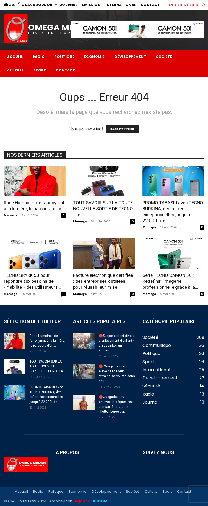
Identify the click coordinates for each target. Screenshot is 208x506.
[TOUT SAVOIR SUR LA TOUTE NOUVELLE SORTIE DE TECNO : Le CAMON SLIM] (104, 181)
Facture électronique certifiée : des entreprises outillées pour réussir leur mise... (103, 281)
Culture (151, 491)
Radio (38, 491)
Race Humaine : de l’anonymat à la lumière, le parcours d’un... (47, 340)
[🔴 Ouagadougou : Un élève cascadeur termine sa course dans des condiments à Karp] (84, 371)
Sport (167, 491)
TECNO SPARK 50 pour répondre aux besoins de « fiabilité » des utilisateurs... (32, 281)
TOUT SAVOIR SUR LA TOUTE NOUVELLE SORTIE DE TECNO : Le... (103, 208)
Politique (56, 491)
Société (132, 491)
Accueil (21, 491)
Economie (78, 491)
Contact (184, 491)
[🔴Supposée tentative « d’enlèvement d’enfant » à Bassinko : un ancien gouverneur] (84, 341)
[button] (188, 4)
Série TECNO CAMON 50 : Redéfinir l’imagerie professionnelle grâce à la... (170, 281)
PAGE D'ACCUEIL (122, 129)
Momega (11, 215)
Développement (106, 491)
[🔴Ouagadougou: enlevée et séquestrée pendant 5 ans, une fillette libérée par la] (84, 402)
